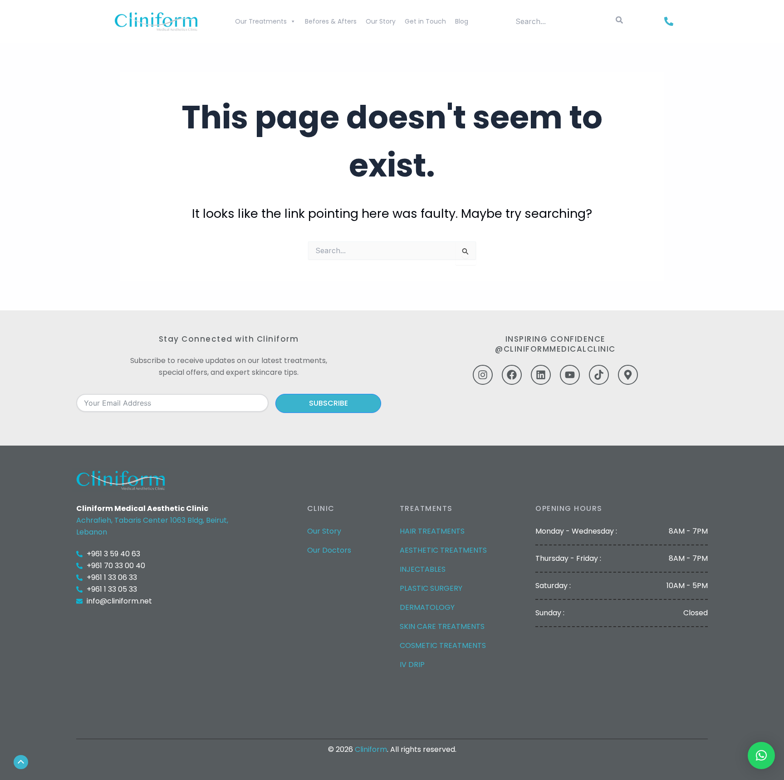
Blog (461, 21)
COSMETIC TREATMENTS (443, 645)
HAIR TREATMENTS (432, 531)
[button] (761, 755)
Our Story (381, 21)
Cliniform (371, 749)
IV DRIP (412, 664)
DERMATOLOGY (427, 607)
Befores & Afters (331, 21)
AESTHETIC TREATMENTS (443, 550)
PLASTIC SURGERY (431, 588)
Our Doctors (329, 550)
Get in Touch (425, 21)
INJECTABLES (423, 569)
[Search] (619, 21)
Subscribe (328, 403)
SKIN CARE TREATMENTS (442, 626)
